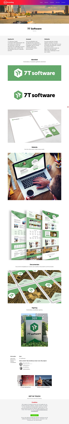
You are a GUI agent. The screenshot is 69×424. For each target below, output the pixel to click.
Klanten (46, 2)
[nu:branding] (9, 2)
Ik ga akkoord (34, 415)
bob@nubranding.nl (26, 365)
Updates (52, 2)
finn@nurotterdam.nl (26, 369)
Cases (41, 2)
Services (58, 2)
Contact (63, 2)
